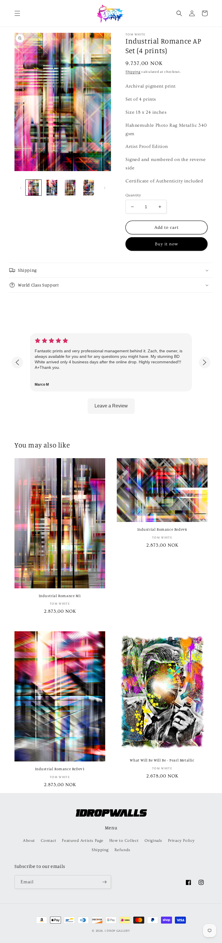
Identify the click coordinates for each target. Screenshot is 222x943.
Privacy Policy (181, 840)
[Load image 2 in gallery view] (52, 187)
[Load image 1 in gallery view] (33, 187)
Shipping (132, 72)
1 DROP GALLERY (117, 931)
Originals (153, 840)
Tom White (135, 34)
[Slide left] (20, 187)
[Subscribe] (104, 882)
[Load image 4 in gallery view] (89, 187)
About (29, 840)
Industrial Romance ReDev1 (60, 768)
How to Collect (124, 840)
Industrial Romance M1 (60, 595)
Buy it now (166, 244)
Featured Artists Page (82, 840)
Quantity (133, 195)
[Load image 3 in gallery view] (70, 187)
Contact (48, 840)
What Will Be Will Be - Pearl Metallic (162, 760)
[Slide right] (104, 187)
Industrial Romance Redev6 (162, 529)
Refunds (122, 850)
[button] (17, 13)
